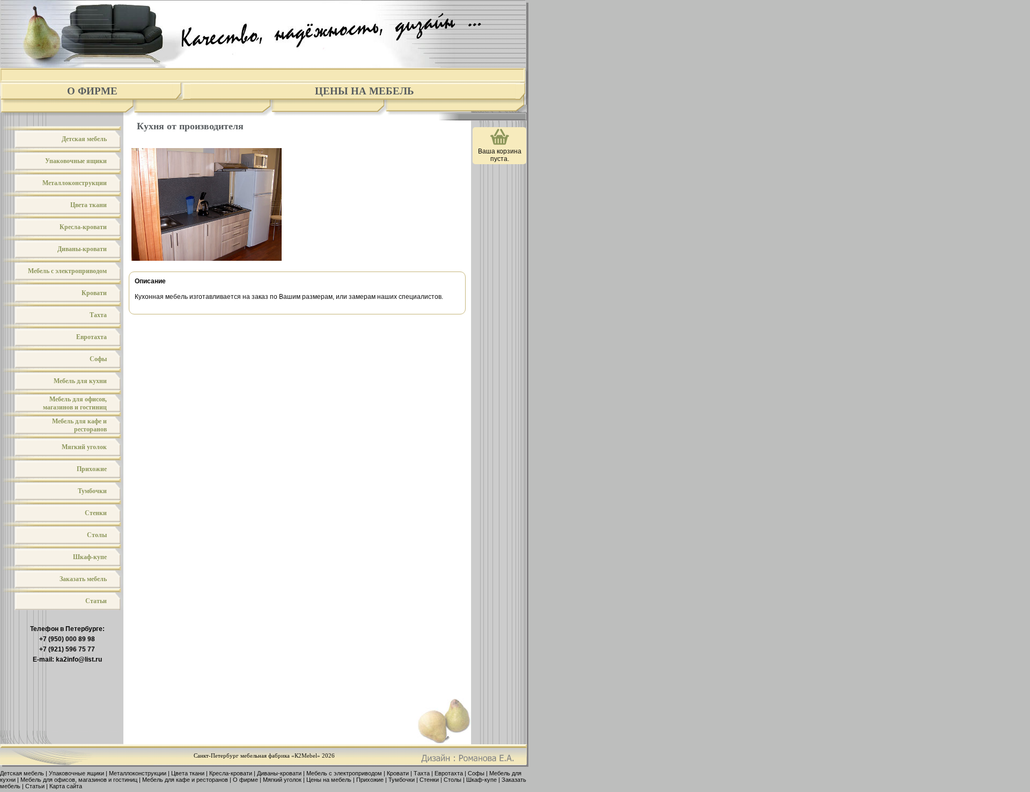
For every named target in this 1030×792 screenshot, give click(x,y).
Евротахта (91, 337)
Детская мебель (84, 139)
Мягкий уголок (84, 447)
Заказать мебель (83, 579)
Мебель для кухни (80, 381)
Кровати (94, 293)
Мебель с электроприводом (67, 271)
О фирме (92, 91)
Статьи (96, 601)
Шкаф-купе (90, 557)
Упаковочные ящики (76, 161)
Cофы (98, 359)
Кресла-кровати (83, 227)
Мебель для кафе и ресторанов (79, 425)
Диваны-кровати (82, 249)
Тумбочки (92, 491)
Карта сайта (65, 786)
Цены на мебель (364, 91)
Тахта (98, 315)
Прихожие (92, 469)
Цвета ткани (88, 205)
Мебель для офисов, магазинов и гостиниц (75, 403)
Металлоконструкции (74, 183)
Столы (97, 535)
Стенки (96, 513)
